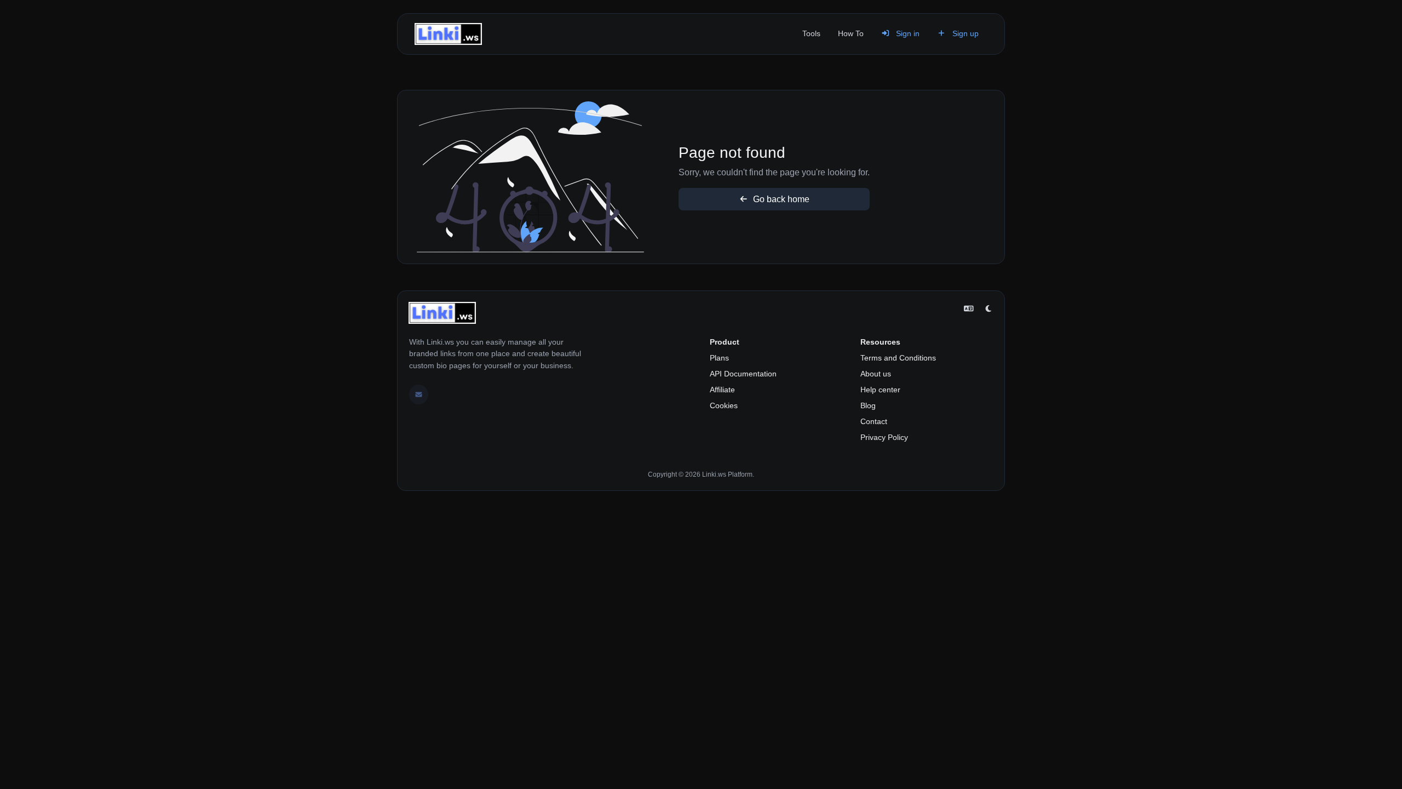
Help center (880, 389)
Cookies (724, 405)
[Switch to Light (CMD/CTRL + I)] (988, 309)
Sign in (907, 33)
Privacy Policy (884, 437)
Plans (719, 357)
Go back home (780, 199)
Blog (868, 405)
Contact (873, 421)
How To (851, 33)
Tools (811, 33)
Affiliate (722, 389)
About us (875, 373)
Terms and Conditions (898, 357)
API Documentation (743, 373)
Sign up (964, 33)
